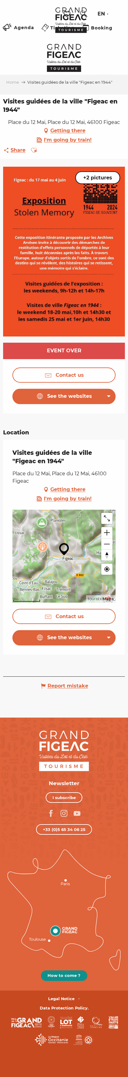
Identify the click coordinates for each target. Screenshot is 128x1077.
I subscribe (64, 797)
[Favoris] (68, 14)
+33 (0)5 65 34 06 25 (64, 829)
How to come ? (64, 975)
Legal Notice (61, 998)
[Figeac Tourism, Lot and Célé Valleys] (71, 24)
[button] (83, 14)
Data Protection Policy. (64, 1008)
